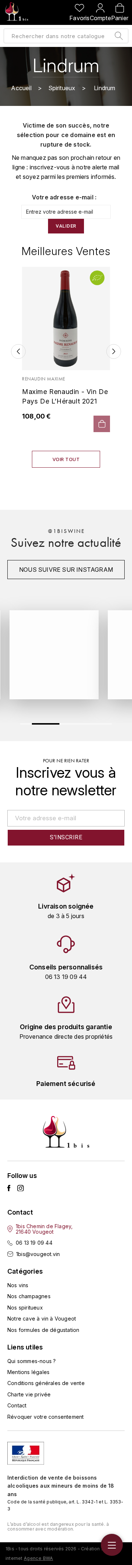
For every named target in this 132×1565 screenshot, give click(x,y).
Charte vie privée (29, 1394)
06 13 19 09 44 (34, 1243)
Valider (66, 226)
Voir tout (66, 459)
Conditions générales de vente (46, 1383)
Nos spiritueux (25, 1307)
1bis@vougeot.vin (38, 1254)
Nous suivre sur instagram (66, 569)
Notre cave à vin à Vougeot (41, 1318)
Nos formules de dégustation (43, 1330)
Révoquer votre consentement (45, 1416)
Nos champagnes (29, 1296)
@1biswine (66, 531)
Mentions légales (28, 1372)
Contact (16, 1405)
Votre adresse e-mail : (64, 197)
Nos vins (18, 1285)
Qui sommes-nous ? (31, 1361)
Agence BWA (38, 1558)
